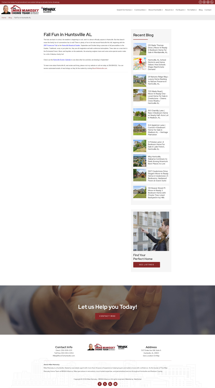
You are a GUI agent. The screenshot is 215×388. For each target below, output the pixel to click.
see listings (146, 265)
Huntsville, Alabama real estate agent (70, 368)
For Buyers (180, 10)
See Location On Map (151, 356)
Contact (208, 10)
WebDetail (137, 379)
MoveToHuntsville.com (99, 68)
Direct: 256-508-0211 (64, 350)
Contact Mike (107, 316)
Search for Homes (124, 10)
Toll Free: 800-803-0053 (64, 353)
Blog (201, 10)
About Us (168, 10)
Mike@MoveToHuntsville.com (64, 356)
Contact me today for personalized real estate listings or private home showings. (31, 2)
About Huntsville (155, 10)
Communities (139, 10)
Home (4, 18)
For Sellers (191, 10)
